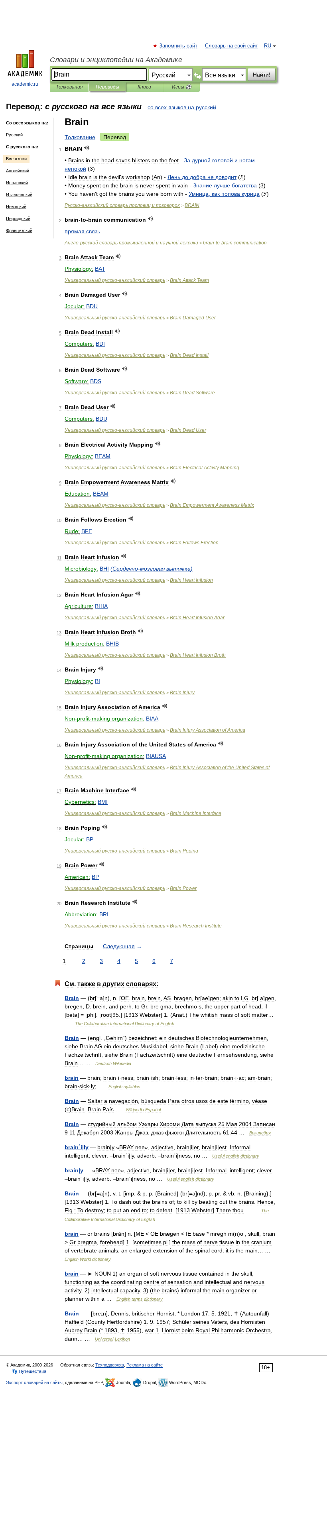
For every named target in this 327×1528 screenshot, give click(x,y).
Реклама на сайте (144, 1365)
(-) (151, 568)
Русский (14, 134)
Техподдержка (109, 1365)
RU (267, 46)
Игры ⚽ (181, 87)
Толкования (69, 87)
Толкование (80, 137)
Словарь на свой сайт (231, 46)
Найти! (261, 74)
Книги (144, 87)
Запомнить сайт (178, 46)
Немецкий (16, 206)
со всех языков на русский (182, 107)
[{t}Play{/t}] (87, 148)
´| (77, 1147)
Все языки (16, 158)
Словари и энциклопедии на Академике (116, 60)
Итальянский (19, 194)
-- (235, 243)
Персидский (18, 218)
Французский (19, 230)
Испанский (17, 182)
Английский (17, 170)
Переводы (107, 87)
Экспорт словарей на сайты (34, 1382)
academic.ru (25, 84)
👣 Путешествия (29, 1371)
